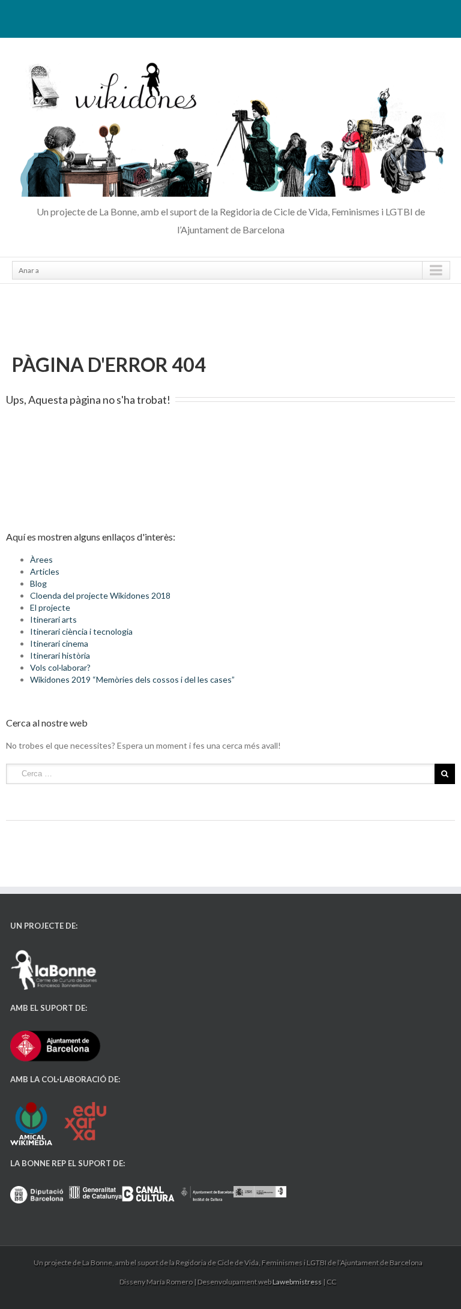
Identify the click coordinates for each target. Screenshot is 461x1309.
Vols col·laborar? (60, 667)
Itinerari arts (53, 619)
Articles (44, 571)
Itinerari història (60, 655)
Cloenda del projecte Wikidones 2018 (100, 595)
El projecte (50, 607)
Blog (38, 583)
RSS (251, 16)
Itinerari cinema (59, 643)
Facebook (209, 17)
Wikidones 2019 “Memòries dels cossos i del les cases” (132, 679)
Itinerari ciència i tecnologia (81, 631)
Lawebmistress (297, 1281)
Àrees (41, 559)
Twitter (230, 17)
